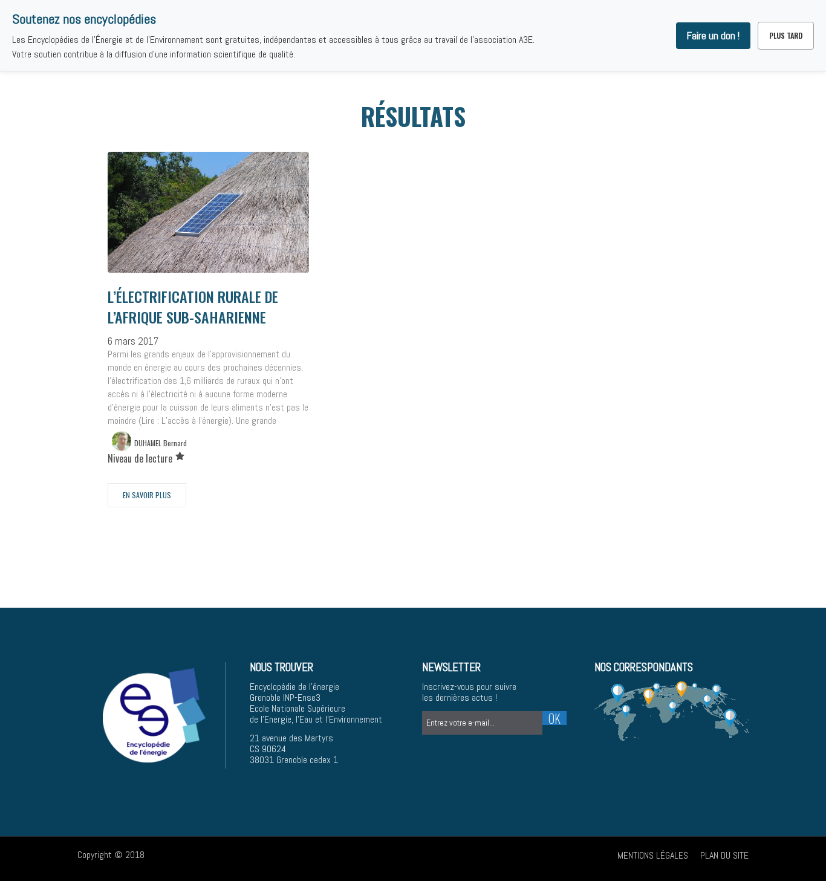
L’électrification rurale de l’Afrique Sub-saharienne (193, 306)
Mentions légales (652, 855)
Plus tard (785, 35)
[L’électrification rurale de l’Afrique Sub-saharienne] (208, 226)
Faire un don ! (713, 35)
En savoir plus (147, 495)
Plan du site (724, 855)
